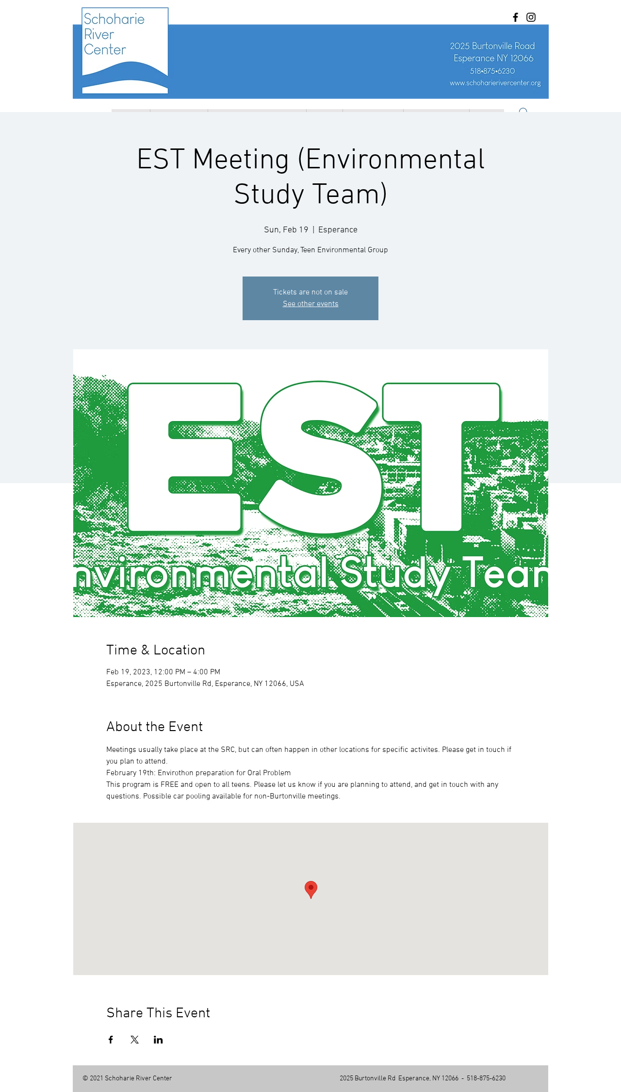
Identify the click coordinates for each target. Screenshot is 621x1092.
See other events (311, 304)
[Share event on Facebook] (110, 1039)
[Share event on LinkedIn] (158, 1039)
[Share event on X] (134, 1039)
